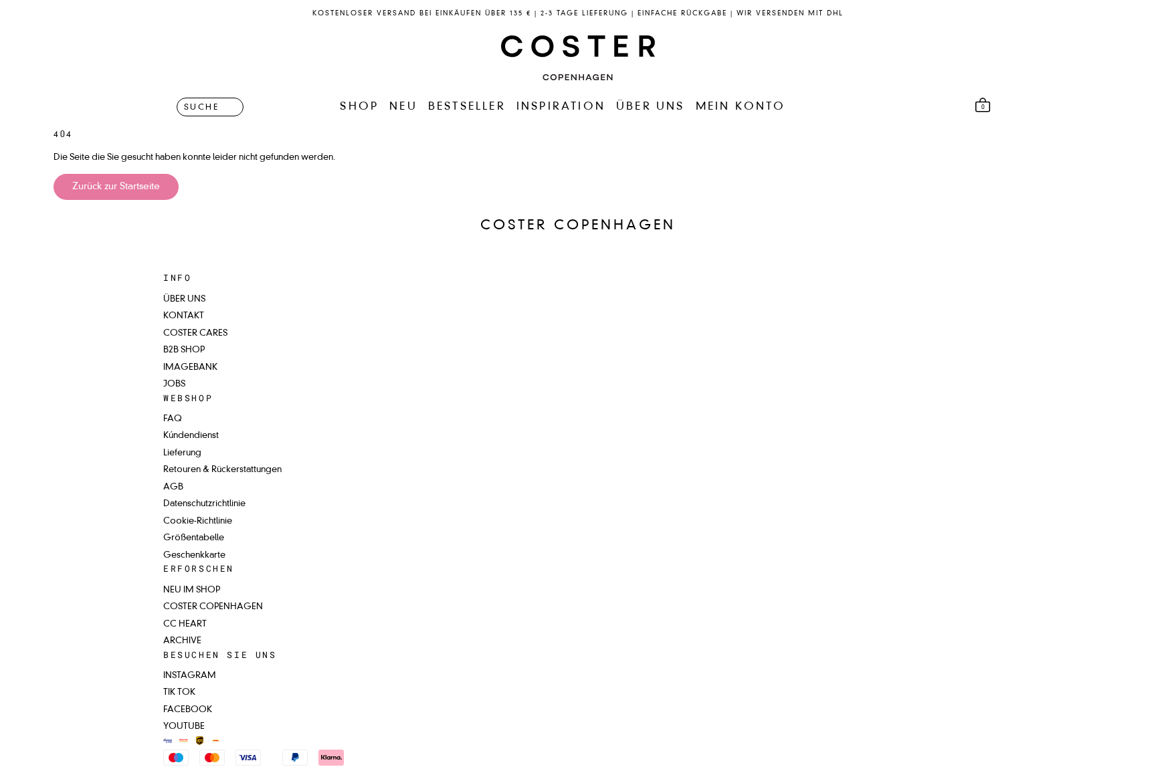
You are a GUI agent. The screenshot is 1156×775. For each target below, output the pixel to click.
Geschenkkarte (194, 555)
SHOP (359, 107)
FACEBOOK (187, 709)
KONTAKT (183, 316)
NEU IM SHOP (191, 590)
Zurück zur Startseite (116, 186)
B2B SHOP (184, 350)
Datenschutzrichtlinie (204, 504)
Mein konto (741, 107)
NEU (403, 107)
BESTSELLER (467, 107)
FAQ (172, 419)
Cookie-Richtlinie (197, 521)
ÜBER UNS (650, 107)
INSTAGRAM (189, 675)
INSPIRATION (560, 107)
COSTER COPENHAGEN (213, 606)
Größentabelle (193, 538)
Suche (201, 107)
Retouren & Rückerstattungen (222, 469)
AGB (173, 487)
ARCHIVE (182, 641)
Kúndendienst (191, 435)
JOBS (174, 384)
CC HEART (185, 624)
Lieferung (182, 453)
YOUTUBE (184, 726)
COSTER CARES (195, 333)
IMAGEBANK (190, 367)
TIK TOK (179, 692)
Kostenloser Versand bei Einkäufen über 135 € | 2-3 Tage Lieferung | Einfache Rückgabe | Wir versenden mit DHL (578, 13)
